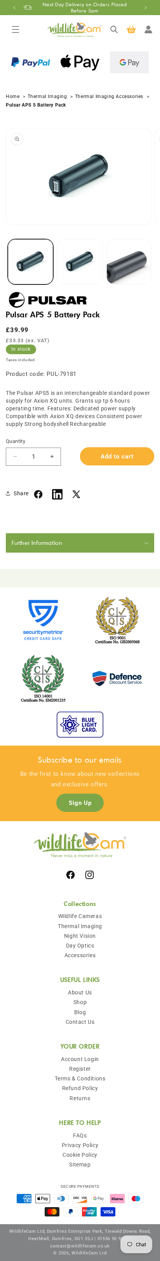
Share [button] (21, 493)
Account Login (80, 1059)
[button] (15, 29)
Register (80, 1069)
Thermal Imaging (47, 96)
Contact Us (80, 1022)
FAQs (80, 1135)
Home (13, 96)
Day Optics (80, 945)
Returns (80, 1098)
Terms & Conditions (80, 1078)
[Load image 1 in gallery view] (30, 261)
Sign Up (80, 802)
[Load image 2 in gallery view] (80, 261)
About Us (80, 992)
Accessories (80, 955)
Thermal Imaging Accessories (110, 96)
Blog (80, 1012)
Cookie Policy (80, 1155)
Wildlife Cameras (80, 916)
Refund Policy (80, 1088)
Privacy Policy (80, 1145)
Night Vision (80, 936)
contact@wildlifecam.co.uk (80, 1246)
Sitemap (79, 1164)
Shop (80, 1002)
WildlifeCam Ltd (89, 1253)
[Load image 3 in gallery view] (129, 261)
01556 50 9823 (113, 1238)
